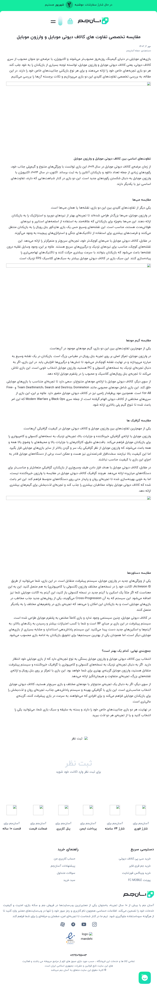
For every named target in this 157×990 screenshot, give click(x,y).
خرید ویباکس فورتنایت (136, 873)
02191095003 (78, 955)
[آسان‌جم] (93, 22)
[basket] (70, 20)
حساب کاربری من (64, 859)
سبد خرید (69, 880)
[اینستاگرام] (94, 924)
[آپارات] (62, 924)
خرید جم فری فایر (140, 866)
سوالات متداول (66, 873)
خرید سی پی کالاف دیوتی (135, 859)
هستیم (49, 5)
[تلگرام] (73, 924)
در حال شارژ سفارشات (98, 5)
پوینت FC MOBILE (139, 880)
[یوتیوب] (83, 924)
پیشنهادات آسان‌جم (63, 866)
